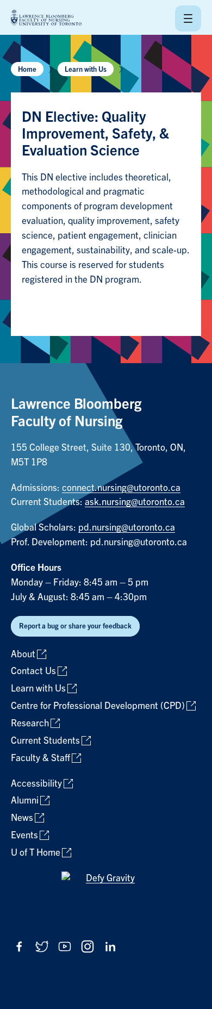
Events (24, 835)
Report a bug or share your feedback (75, 626)
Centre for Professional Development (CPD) (98, 706)
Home (27, 69)
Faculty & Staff (40, 758)
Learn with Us (86, 69)
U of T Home (35, 852)
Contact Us (33, 671)
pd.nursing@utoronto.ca (126, 527)
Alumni (25, 800)
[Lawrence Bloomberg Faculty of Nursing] (46, 18)
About (23, 654)
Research (30, 723)
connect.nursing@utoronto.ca (121, 488)
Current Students (45, 740)
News (22, 818)
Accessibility (36, 783)
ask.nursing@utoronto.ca (135, 502)
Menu (188, 18)
